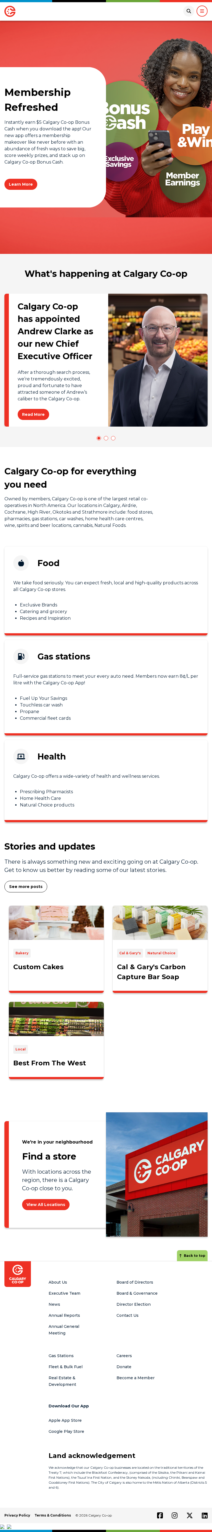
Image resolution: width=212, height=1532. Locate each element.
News (54, 1304)
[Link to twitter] (189, 1515)
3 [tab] (113, 438)
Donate (123, 1366)
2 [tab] (106, 438)
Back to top (194, 1256)
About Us (58, 1282)
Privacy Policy (17, 1515)
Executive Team (64, 1293)
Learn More (21, 184)
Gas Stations (61, 1355)
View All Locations (45, 1204)
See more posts (26, 886)
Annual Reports (64, 1315)
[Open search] (188, 11)
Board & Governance (137, 1293)
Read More (33, 414)
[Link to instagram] (174, 1515)
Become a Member (135, 1377)
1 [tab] (99, 438)
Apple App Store (65, 1420)
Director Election (133, 1304)
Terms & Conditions (53, 1515)
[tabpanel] (106, 360)
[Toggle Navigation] (202, 11)
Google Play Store (66, 1431)
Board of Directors (134, 1282)
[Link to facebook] (160, 1515)
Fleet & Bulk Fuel (66, 1366)
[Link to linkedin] (205, 1515)
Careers (124, 1355)
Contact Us (127, 1315)
